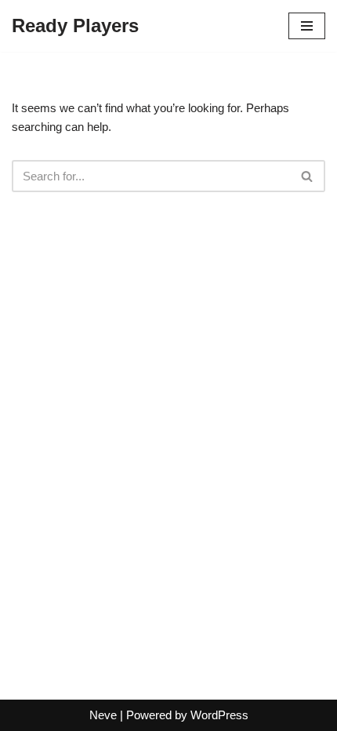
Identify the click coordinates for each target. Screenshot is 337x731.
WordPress (219, 715)
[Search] (307, 176)
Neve (103, 715)
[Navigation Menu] (306, 26)
